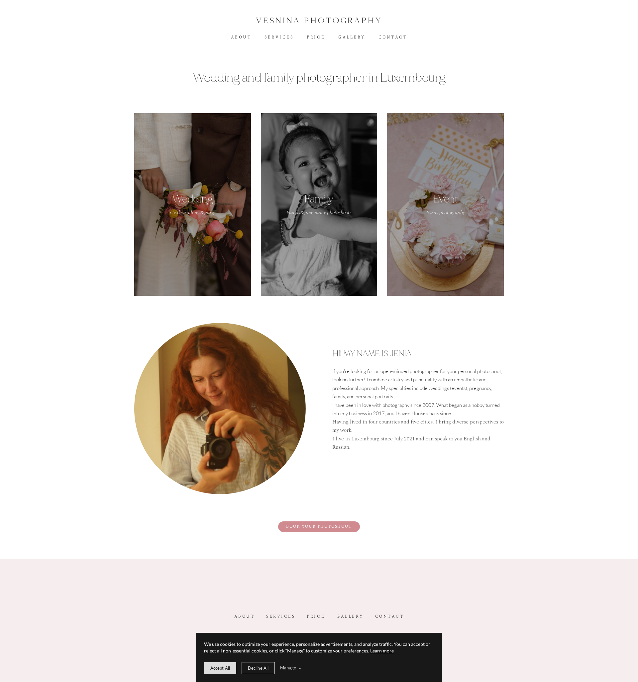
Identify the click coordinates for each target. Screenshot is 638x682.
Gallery (351, 37)
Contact (392, 37)
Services (279, 37)
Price (316, 37)
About (241, 37)
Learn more (382, 650)
